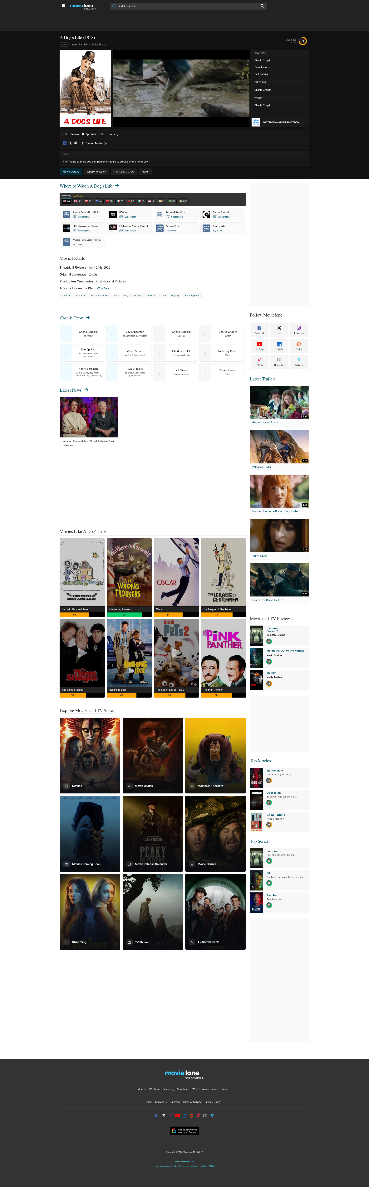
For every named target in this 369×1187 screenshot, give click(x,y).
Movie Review (274, 655)
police (116, 295)
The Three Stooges (72, 689)
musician (151, 295)
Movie (64, 44)
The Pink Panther (213, 689)
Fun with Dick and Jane (75, 609)
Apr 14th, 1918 (95, 134)
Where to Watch (86, 186)
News (225, 1089)
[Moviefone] (84, 6)
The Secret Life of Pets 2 (170, 689)
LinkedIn (279, 349)
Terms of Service (192, 1102)
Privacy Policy (212, 1102)
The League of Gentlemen (217, 609)
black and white (99, 295)
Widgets (299, 365)
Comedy (113, 134)
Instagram (299, 333)
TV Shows (154, 1089)
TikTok (260, 365)
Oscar (159, 609)
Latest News (70, 390)
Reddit (75, 143)
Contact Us (161, 1102)
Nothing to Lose (117, 689)
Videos (215, 1089)
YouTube (260, 349)
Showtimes (183, 1089)
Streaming (168, 1089)
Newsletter (279, 365)
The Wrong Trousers (120, 609)
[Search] (262, 6)
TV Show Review (276, 635)
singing (175, 295)
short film (66, 295)
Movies (142, 1089)
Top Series (259, 841)
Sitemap (175, 1102)
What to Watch (200, 1089)
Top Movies (260, 760)
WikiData (103, 288)
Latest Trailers (263, 379)
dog (126, 295)
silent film (81, 295)
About (149, 1102)
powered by (67, 196)
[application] (181, 88)
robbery (138, 295)
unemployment (191, 295)
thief (163, 295)
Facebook (64, 143)
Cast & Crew (71, 318)
